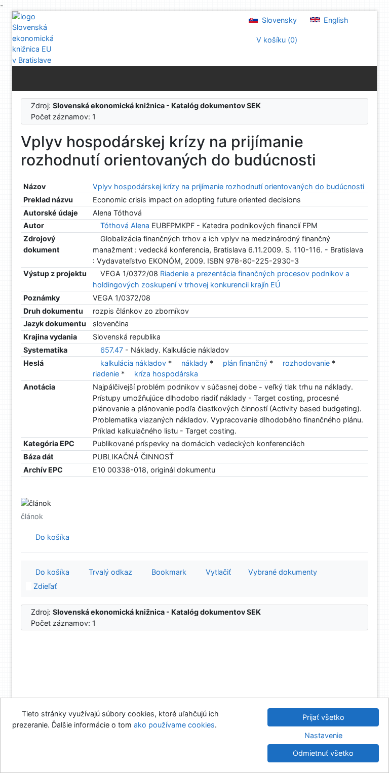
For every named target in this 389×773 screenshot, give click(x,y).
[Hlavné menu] (367, 78)
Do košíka (50, 537)
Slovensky (278, 20)
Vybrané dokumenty (281, 572)
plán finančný (246, 363)
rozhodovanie (307, 363)
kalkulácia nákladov (134, 363)
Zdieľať (44, 586)
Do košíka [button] (50, 572)
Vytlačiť (216, 572)
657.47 (111, 350)
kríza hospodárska (166, 373)
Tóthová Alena (124, 225)
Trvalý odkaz (108, 572)
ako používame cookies (174, 724)
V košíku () (275, 39)
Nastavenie (323, 735)
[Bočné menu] (22, 78)
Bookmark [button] (166, 572)
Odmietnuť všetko (323, 753)
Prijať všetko (323, 717)
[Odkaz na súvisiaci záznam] (95, 225)
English (335, 20)
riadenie (107, 373)
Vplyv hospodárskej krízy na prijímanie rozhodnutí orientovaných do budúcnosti (228, 186)
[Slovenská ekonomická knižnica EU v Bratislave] (32, 38)
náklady (195, 363)
